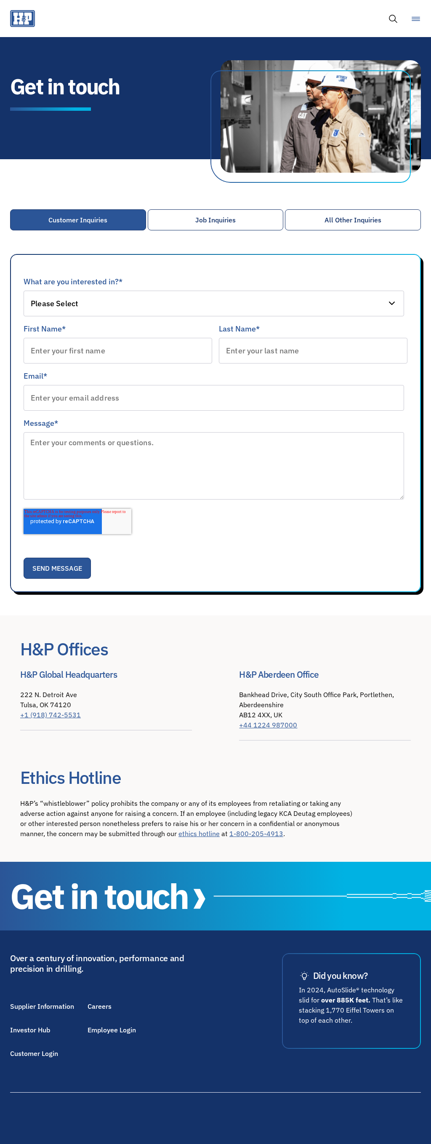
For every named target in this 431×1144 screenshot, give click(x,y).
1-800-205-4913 (256, 833)
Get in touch (99, 896)
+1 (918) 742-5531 (50, 715)
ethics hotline (199, 833)
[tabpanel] (215, 414)
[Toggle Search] (393, 18)
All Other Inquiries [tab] (353, 220)
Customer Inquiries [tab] (77, 220)
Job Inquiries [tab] (215, 220)
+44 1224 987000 (268, 725)
